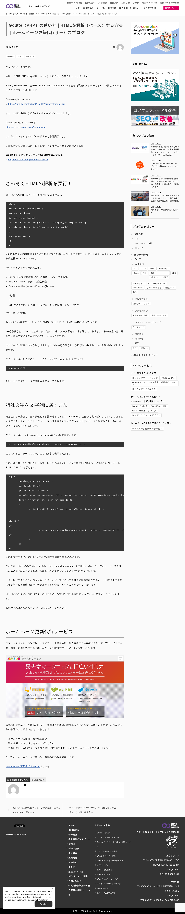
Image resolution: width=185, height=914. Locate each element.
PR (136, 239)
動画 (135, 292)
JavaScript (163, 269)
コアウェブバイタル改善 (144, 389)
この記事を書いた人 (19, 780)
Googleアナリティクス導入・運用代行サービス (154, 383)
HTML (152, 269)
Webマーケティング (156, 284)
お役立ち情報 (141, 299)
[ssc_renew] (155, 100)
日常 (135, 348)
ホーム (72, 825)
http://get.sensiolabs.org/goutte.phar (26, 127)
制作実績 (112, 8)
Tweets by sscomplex (17, 834)
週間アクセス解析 (159, 315)
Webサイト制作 (139, 406)
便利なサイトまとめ (141, 304)
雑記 (137, 343)
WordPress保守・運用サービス (110, 861)
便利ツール (30, 56)
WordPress (138, 288)
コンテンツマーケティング (148, 322)
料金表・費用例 (74, 2)
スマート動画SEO (104, 870)
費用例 (72, 844)
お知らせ (125, 2)
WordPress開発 (159, 406)
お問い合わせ (171, 8)
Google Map (173, 869)
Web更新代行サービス (106, 856)
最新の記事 (39, 780)
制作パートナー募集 (169, 2)
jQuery (136, 273)
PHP (145, 273)
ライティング (138, 327)
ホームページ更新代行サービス (23, 766)
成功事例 (139, 334)
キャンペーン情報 (143, 243)
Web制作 (10, 56)
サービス (100, 8)
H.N (113, 47)
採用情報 (102, 2)
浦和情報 (139, 339)
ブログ (136, 2)
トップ (76, 8)
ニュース (139, 248)
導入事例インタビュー (130, 8)
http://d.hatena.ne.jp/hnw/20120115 (28, 159)
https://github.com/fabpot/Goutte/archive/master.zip (36, 104)
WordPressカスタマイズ (144, 411)
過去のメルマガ (149, 2)
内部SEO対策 (168, 378)
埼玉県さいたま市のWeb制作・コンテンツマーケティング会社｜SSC (13, 6)
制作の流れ (90, 2)
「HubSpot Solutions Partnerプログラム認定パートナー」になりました (165, 166)
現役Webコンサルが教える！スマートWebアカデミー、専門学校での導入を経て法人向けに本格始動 (165, 198)
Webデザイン (138, 284)
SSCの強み (88, 8)
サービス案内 (103, 825)
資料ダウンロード (152, 8)
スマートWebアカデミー (107, 893)
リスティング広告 (154, 288)
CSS (135, 269)
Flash (143, 269)
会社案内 (114, 2)
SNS (174, 273)
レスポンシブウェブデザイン (146, 415)
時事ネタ (144, 348)
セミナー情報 (141, 255)
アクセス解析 (141, 310)
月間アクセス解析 (140, 315)
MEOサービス (103, 865)
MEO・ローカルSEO (159, 277)
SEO (153, 273)
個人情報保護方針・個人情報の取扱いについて (79, 890)
